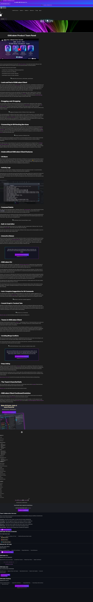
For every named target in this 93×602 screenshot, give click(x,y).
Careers (1, 485)
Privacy (1, 496)
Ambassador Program (3, 471)
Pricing (36, 10)
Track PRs (1, 536)
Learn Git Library (2, 464)
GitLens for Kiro (3, 454)
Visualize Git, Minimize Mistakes (5, 582)
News (1, 489)
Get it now (29, 507)
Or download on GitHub (9, 564)
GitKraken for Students (3, 475)
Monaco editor (7, 227)
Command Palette (27, 209)
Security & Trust (3, 460)
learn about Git (27, 104)
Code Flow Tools (15, 10)
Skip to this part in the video (4, 377)
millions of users (12, 396)
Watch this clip (2, 388)
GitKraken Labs (2, 468)
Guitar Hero (18, 84)
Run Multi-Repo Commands (18, 559)
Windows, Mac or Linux (24, 256)
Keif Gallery (1, 477)
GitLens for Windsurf (3, 452)
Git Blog (1, 467)
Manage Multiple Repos (25, 550)
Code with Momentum (34, 550)
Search (1, 13)
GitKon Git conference (22, 64)
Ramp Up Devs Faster (5, 584)
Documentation (3, 444)
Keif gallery (34, 384)
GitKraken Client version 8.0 (24, 264)
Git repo (24, 93)
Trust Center (1, 497)
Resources (31, 10)
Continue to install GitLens (23, 510)
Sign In (40, 10)
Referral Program (2, 463)
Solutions (26, 10)
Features (21, 10)
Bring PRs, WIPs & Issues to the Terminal (6, 559)
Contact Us (1, 483)
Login (1, 443)
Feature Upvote (3, 447)
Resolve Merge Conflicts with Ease (38, 582)
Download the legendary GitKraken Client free (35, 400)
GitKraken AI (1, 440)
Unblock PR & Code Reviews (15, 550)
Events (1, 492)
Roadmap (2, 446)
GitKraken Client (19, 400)
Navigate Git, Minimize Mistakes (5, 550)
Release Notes (3, 445)
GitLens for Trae (3, 453)
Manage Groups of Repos (28, 559)
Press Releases (2, 493)
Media (1, 488)
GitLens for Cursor (3, 451)
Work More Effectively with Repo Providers (24, 536)
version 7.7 (17, 322)
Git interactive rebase (15, 239)
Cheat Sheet (2, 448)
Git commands (14, 294)
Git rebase (5, 106)
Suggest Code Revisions (37, 559)
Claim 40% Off (3, 6)
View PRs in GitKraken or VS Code (11, 536)
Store (0, 476)
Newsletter (1, 472)
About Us (1, 484)
